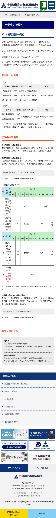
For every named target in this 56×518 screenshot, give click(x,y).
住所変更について (11, 422)
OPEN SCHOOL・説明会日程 (14, 513)
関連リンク (24, 493)
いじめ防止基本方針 (23, 496)
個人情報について (36, 493)
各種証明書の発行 (11, 414)
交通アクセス (29, 483)
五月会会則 (8, 399)
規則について (35, 496)
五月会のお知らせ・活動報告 (16, 384)
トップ (4, 15)
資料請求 (43, 10)
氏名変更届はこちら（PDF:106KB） (17, 311)
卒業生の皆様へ (16, 15)
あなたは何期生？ (11, 391)
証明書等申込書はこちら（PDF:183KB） (19, 173)
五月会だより (9, 407)
